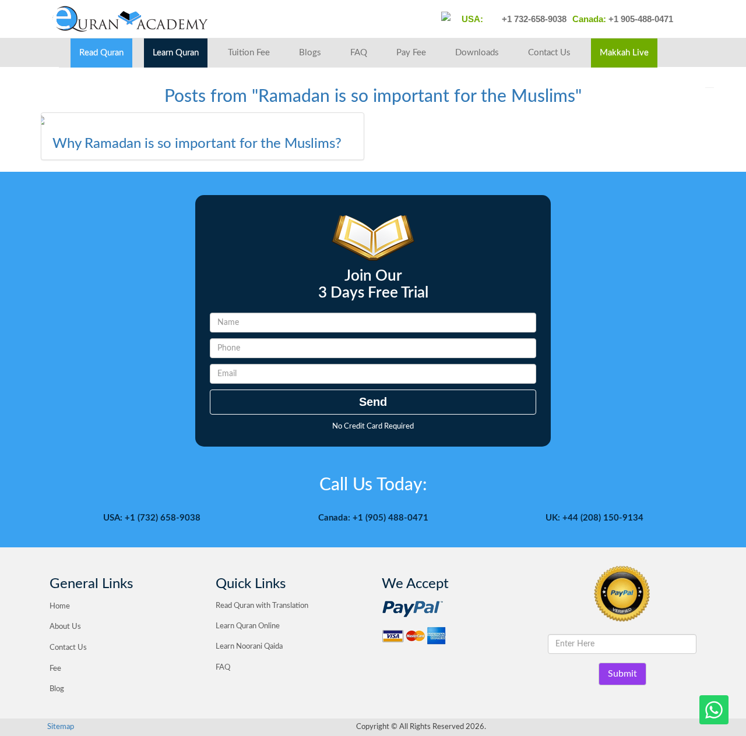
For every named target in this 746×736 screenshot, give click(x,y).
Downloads (477, 52)
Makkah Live (624, 52)
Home (60, 606)
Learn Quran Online (248, 626)
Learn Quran (176, 52)
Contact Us (549, 52)
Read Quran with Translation (262, 606)
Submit (622, 673)
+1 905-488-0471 (639, 19)
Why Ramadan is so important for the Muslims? (197, 144)
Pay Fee (411, 52)
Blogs (310, 52)
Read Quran (101, 52)
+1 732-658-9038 (532, 19)
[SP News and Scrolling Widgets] (202, 120)
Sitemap (60, 727)
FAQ (358, 52)
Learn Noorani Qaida (249, 646)
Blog (57, 689)
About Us (65, 627)
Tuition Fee (249, 52)
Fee (55, 669)
